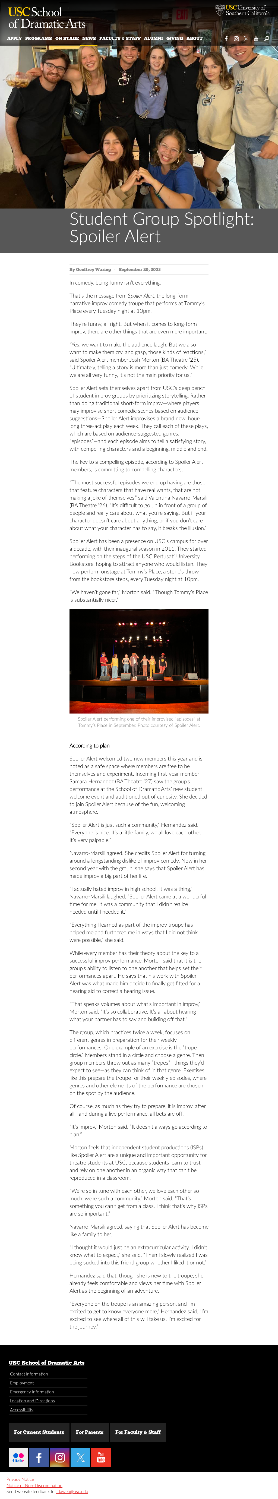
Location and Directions (32, 1401)
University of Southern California (243, 10)
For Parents (89, 1432)
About (195, 38)
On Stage (67, 38)
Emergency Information (32, 1392)
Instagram (237, 37)
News (89, 38)
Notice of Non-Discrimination (34, 1486)
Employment (22, 1383)
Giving (174, 38)
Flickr (18, 1457)
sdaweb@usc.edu (72, 1491)
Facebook (227, 37)
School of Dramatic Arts (47, 15)
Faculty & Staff (120, 38)
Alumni (153, 38)
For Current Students (39, 1432)
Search (266, 37)
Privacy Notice (20, 1479)
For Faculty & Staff (138, 1432)
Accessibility (21, 1410)
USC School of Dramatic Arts (46, 1362)
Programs (38, 38)
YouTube (256, 37)
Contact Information (29, 1374)
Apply (14, 38)
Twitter (247, 37)
